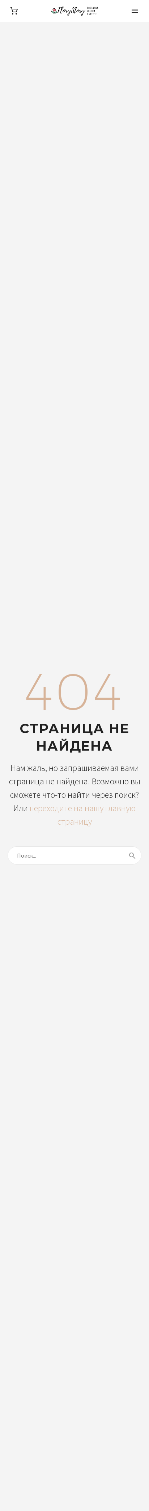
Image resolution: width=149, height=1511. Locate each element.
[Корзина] (14, 11)
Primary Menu (134, 10)
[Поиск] (132, 855)
